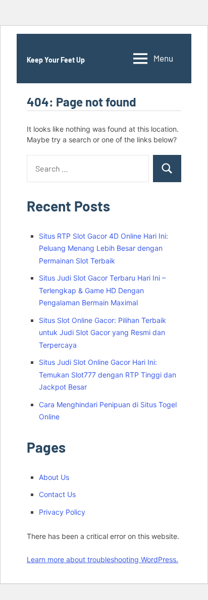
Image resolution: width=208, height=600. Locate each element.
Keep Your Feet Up (56, 60)
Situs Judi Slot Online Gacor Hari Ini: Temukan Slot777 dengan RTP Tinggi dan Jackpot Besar (107, 374)
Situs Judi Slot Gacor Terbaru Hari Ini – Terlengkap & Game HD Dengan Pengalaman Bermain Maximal (102, 290)
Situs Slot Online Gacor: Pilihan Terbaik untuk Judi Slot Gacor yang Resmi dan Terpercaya (102, 332)
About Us (54, 477)
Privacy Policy (62, 512)
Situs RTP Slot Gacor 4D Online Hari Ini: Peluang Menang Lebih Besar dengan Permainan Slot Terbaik (103, 248)
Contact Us (57, 494)
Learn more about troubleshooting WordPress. (102, 559)
